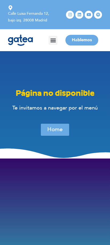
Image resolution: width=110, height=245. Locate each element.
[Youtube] (89, 15)
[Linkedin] (79, 15)
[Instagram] (70, 15)
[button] (53, 40)
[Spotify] (98, 15)
